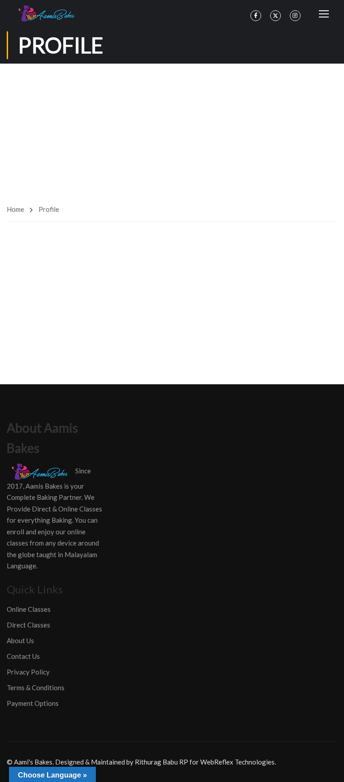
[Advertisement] (172, 130)
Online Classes (29, 609)
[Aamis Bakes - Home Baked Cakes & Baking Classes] (47, 13)
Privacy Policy (28, 672)
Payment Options (33, 703)
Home (15, 209)
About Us (20, 640)
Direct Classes (28, 625)
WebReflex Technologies (237, 762)
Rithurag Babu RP (161, 762)
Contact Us (23, 656)
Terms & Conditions (35, 687)
